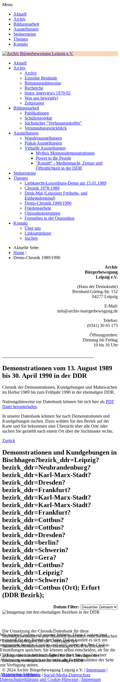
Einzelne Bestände (41, 78)
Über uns (33, 228)
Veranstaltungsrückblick (46, 128)
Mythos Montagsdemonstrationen (65, 153)
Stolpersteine (24, 34)
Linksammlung (38, 233)
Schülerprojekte (38, 118)
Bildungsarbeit (26, 24)
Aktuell (20, 14)
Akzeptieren (10, 674)
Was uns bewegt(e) (41, 98)
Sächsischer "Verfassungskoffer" (53, 123)
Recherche (34, 88)
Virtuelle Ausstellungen (45, 148)
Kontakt (20, 44)
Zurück (8, 440)
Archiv (19, 19)
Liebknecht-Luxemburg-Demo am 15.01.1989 (65, 183)
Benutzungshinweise (43, 83)
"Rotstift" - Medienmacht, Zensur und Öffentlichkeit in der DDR (69, 165)
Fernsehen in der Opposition (50, 218)
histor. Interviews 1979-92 (48, 93)
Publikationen (37, 113)
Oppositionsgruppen (42, 213)
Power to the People (53, 158)
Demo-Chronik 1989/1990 (48, 203)
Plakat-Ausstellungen (43, 143)
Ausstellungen (26, 29)
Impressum (91, 679)
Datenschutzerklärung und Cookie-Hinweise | (40, 679)
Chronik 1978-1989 (42, 188)
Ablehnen (31, 674)
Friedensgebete (38, 208)
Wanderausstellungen (43, 138)
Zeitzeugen (34, 103)
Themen (20, 39)
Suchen (31, 238)
